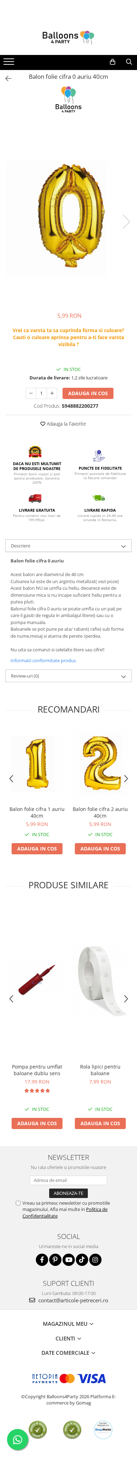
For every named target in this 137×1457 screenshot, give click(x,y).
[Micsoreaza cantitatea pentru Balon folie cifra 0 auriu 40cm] (31, 393)
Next (126, 222)
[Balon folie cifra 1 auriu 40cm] (37, 764)
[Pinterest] (55, 1260)
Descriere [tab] (20, 545)
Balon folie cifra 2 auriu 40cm (100, 812)
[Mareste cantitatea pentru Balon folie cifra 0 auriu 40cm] (52, 393)
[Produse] (10, 63)
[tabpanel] (68, 214)
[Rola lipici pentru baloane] (100, 981)
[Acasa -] (68, 37)
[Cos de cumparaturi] (112, 62)
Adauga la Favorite (65, 423)
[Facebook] (42, 1260)
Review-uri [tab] (25, 676)
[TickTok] (82, 1260)
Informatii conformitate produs (43, 660)
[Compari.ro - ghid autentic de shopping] (37, 1430)
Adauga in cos (88, 393)
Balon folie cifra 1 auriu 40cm (37, 812)
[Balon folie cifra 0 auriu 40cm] (68, 214)
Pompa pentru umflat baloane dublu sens (37, 1070)
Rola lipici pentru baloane (100, 1070)
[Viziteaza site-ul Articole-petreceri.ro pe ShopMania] (103, 1430)
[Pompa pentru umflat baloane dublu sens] (37, 981)
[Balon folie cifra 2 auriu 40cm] (100, 764)
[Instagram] (95, 1260)
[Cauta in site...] (129, 62)
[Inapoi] (5, 78)
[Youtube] (69, 1260)
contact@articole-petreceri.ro (72, 1300)
